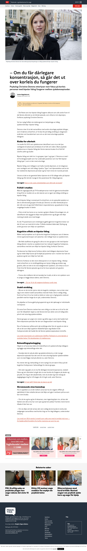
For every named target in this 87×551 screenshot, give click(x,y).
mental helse (43, 427)
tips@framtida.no (71, 526)
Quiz (39, 6)
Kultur (12, 6)
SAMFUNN (35, 427)
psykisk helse (51, 427)
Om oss (47, 530)
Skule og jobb (18, 6)
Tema (46, 538)
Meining (44, 6)
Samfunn (7, 6)
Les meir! (55, 548)
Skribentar (47, 532)
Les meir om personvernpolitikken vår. (13, 532)
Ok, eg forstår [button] (60, 548)
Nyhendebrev (48, 536)
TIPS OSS (77, 6)
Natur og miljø (26, 6)
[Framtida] (7, 2)
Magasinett (34, 6)
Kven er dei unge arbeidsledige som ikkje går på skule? (43, 183)
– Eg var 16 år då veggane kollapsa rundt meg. (41, 282)
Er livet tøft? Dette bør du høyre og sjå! (38, 382)
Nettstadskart (48, 534)
